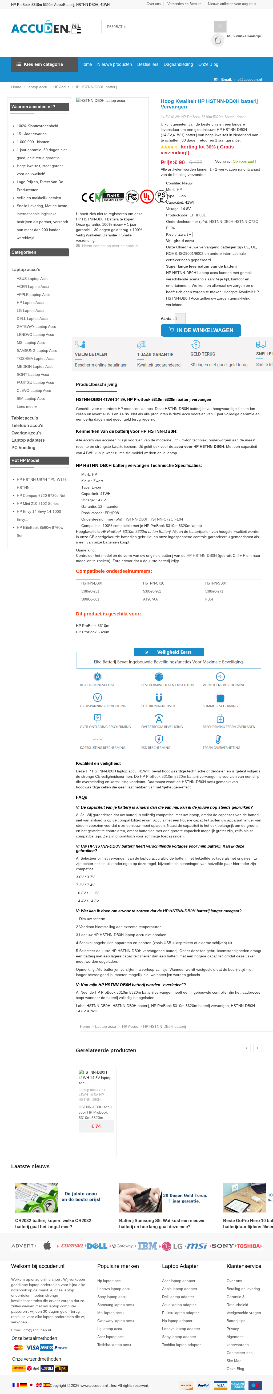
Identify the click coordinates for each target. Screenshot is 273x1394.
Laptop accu (36, 87)
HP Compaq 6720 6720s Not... (43, 495)
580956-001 (90, 599)
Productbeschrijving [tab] (96, 384)
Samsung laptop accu (115, 1305)
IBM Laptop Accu (31, 398)
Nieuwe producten (114, 64)
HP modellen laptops (135, 408)
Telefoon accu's (27, 425)
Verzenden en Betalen (184, 4)
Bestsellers (147, 64)
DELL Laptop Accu (32, 318)
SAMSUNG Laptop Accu (37, 350)
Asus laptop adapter (179, 1305)
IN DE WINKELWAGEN (204, 330)
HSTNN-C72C (246, 221)
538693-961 (152, 591)
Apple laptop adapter (179, 1289)
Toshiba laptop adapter (181, 1345)
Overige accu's (26, 433)
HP (179, 189)
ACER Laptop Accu (33, 286)
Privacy (233, 1329)
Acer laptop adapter (178, 1281)
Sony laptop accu (111, 1297)
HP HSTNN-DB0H (202, 555)
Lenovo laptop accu (113, 1289)
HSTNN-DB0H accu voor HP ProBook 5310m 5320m (95, 1112)
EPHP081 (198, 215)
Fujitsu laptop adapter (180, 1313)
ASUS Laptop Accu (33, 278)
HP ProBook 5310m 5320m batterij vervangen (179, 776)
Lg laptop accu (109, 1329)
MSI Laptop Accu (31, 342)
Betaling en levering (243, 1289)
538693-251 (90, 591)
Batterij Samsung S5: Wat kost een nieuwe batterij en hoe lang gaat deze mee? (161, 1223)
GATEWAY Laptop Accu (36, 326)
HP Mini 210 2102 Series (38, 503)
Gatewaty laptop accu (115, 1321)
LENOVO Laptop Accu (35, 334)
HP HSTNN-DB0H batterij (95, 87)
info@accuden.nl (248, 79)
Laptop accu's (25, 269)
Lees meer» (27, 406)
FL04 (170, 228)
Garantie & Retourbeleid (237, 1301)
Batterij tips (236, 1321)
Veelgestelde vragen (244, 1313)
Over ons (154, 4)
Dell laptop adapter (178, 1297)
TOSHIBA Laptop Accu (36, 358)
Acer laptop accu (111, 1337)
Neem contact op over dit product (109, 246)
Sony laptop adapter (179, 1337)
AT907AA (150, 599)
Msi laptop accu (110, 1313)
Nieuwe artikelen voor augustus (232, 4)
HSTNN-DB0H (221, 221)
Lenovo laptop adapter (181, 1329)
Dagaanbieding (178, 64)
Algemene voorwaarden (238, 1341)
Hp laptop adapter (177, 1321)
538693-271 (214, 591)
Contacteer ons (239, 1353)
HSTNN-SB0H (216, 583)
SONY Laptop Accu (33, 374)
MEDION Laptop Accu (35, 366)
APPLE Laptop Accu (33, 294)
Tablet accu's (24, 418)
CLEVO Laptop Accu (34, 390)
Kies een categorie (43, 64)
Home (86, 64)
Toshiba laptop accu (114, 1345)
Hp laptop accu (110, 1281)
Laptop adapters (28, 440)
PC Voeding (23, 447)
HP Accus (60, 87)
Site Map (234, 1361)
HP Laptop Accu (30, 302)
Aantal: (167, 318)
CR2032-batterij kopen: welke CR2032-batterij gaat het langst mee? (54, 1223)
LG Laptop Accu (30, 310)
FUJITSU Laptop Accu (35, 382)
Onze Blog (208, 64)
